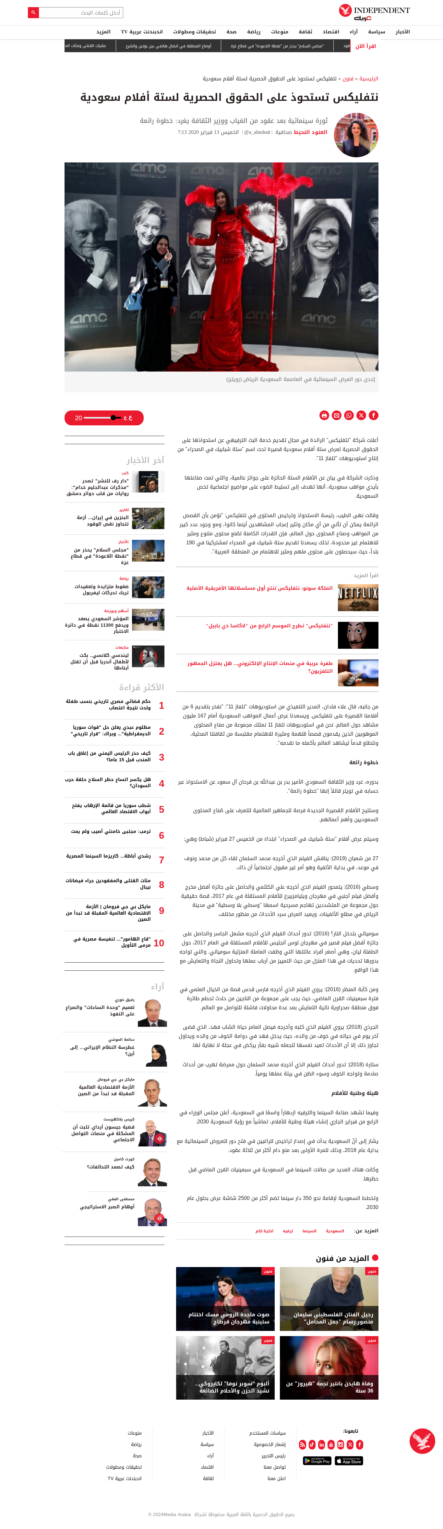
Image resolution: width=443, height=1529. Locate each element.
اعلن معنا (277, 1478)
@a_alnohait (257, 132)
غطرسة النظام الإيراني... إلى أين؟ (102, 1050)
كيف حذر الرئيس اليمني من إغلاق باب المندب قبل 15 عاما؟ (109, 756)
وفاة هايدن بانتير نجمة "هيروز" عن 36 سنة (329, 1387)
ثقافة (305, 31)
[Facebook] (359, 1445)
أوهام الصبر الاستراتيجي (107, 1207)
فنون (347, 79)
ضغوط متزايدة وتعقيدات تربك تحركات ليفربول (102, 590)
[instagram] (340, 1445)
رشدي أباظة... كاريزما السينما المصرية (108, 856)
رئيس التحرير (274, 1456)
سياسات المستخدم (267, 1433)
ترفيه (288, 1231)
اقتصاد (331, 31)
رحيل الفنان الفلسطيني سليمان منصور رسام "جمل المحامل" (333, 1318)
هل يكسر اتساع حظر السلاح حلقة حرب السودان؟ (108, 782)
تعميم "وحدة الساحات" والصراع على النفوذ (100, 1010)
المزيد (103, 31)
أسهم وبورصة (116, 611)
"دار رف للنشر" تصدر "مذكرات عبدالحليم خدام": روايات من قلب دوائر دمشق (97, 487)
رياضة (254, 31)
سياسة (376, 31)
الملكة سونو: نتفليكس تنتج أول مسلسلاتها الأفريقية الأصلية (259, 588)
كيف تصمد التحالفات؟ (111, 1167)
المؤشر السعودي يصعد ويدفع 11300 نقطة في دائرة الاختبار (97, 625)
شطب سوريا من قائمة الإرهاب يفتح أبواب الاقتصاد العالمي (111, 808)
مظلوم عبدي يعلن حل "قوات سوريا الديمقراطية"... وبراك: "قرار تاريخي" (111, 730)
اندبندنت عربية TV (142, 31)
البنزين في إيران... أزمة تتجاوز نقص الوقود (103, 520)
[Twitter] (350, 1445)
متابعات (122, 647)
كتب (125, 473)
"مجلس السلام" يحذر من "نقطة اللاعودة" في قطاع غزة (307, 46)
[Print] (324, 415)
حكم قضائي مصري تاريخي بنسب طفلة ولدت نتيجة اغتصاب (108, 704)
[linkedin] (321, 1445)
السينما (310, 1231)
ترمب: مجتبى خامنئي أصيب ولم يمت (111, 831)
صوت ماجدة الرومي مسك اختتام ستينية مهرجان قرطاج (228, 1318)
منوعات (279, 31)
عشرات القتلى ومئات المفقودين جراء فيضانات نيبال (93, 45)
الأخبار (403, 31)
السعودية (335, 1231)
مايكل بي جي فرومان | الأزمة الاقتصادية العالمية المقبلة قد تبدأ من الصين (108, 913)
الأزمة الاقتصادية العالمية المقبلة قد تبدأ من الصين (106, 1090)
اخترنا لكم (264, 1231)
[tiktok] (312, 1445)
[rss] (302, 1445)
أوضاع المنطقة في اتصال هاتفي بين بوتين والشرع (198, 46)
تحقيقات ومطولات (194, 31)
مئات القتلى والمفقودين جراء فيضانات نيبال (108, 884)
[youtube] (331, 1445)
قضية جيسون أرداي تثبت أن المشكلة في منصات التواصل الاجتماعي (103, 1133)
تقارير (124, 509)
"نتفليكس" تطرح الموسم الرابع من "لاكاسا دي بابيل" (269, 626)
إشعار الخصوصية (270, 1444)
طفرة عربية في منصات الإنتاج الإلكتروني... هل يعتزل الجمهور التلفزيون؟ (260, 667)
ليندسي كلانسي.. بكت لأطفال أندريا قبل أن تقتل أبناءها (99, 661)
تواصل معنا (275, 1467)
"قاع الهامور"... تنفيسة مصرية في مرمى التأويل (112, 942)
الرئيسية (368, 79)
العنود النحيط (310, 132)
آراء (354, 31)
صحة (231, 31)
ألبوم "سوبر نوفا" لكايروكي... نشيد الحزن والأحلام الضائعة (232, 1387)
